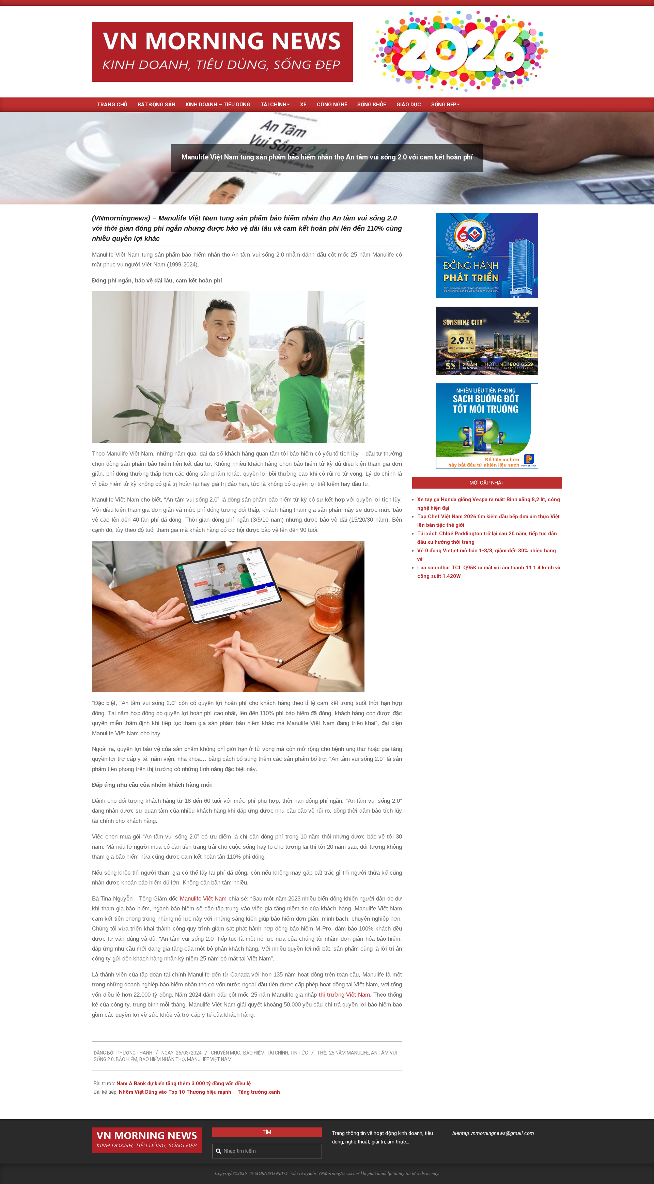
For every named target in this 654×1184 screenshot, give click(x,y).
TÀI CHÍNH (277, 1053)
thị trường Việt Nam (343, 994)
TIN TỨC (299, 1053)
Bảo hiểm (254, 1053)
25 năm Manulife (349, 1053)
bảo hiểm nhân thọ (162, 1059)
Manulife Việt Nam (203, 898)
